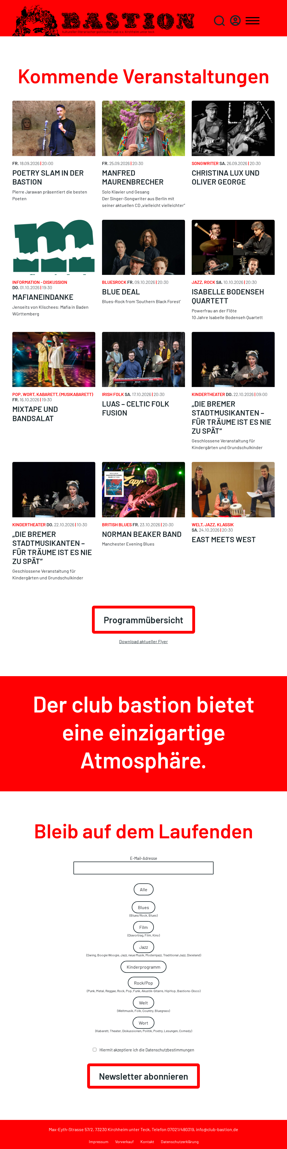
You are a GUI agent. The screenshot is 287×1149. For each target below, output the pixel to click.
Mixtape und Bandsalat (35, 413)
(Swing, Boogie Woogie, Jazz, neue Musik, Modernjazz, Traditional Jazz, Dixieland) (143, 950)
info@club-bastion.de (217, 1129)
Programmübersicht (143, 619)
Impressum (98, 1141)
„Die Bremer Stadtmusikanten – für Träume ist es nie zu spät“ (231, 417)
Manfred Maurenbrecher (133, 177)
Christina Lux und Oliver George (226, 177)
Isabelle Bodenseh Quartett (228, 296)
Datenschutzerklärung (179, 1141)
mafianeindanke (42, 296)
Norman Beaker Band (142, 533)
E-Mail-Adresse (143, 858)
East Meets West (224, 539)
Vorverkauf (124, 1141)
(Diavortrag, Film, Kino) (144, 930)
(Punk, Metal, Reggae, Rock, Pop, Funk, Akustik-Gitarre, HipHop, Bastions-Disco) (143, 986)
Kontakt (147, 1141)
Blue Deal (121, 291)
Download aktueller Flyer (143, 641)
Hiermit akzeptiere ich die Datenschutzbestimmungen (146, 1049)
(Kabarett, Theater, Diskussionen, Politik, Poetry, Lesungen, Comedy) (143, 1026)
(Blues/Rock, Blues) (143, 911)
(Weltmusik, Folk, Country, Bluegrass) (143, 1006)
